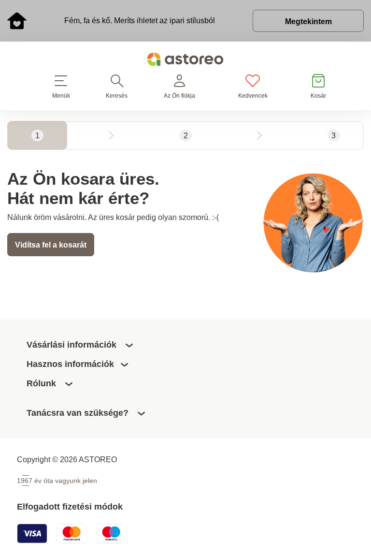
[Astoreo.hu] (185, 61)
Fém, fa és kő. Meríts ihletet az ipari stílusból (139, 20)
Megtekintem (308, 21)
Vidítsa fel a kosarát (50, 244)
